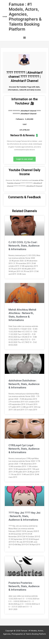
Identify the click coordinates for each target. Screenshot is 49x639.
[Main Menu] (24, 38)
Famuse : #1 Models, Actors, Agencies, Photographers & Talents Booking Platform (25, 17)
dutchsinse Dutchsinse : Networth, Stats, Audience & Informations (24, 384)
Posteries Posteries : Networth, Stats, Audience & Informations (24, 586)
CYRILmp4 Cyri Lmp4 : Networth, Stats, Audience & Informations (24, 449)
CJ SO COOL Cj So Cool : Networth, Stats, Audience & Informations (24, 246)
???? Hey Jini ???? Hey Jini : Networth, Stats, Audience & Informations (24, 516)
